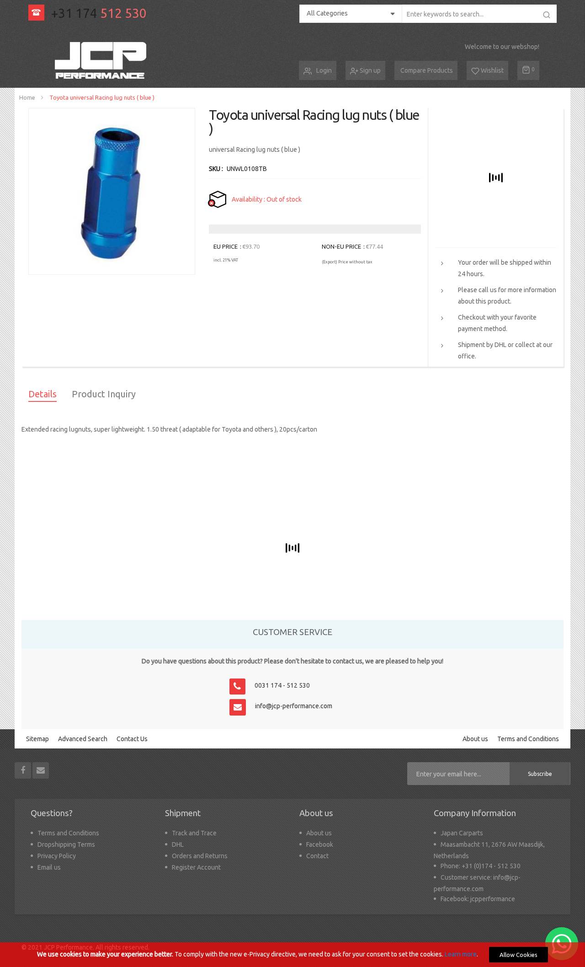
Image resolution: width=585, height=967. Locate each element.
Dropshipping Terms (66, 844)
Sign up (369, 70)
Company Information (475, 813)
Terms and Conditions (528, 739)
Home (27, 97)
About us (475, 739)
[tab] (42, 396)
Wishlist (491, 70)
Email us (49, 867)
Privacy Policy (56, 856)
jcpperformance (492, 899)
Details (42, 394)
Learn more (461, 954)
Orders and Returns (200, 856)
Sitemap (37, 739)
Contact (317, 856)
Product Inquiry (104, 394)
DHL (178, 844)
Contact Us (132, 739)
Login (324, 70)
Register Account (196, 867)
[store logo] (102, 61)
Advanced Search (82, 739)
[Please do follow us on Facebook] (23, 770)
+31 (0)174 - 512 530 (491, 866)
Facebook (319, 844)
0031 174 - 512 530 (282, 685)
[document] (292, 954)
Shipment (183, 813)
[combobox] (479, 14)
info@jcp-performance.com (293, 706)
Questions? (52, 813)
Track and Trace (194, 833)
